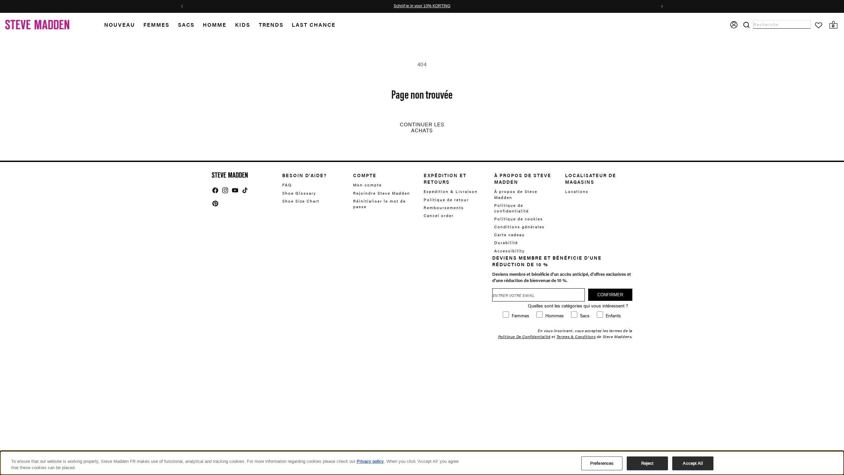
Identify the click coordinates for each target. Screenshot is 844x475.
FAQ (287, 185)
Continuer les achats (422, 127)
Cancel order (439, 215)
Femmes (156, 24)
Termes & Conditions (576, 336)
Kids (242, 24)
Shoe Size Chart (300, 201)
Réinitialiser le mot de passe (379, 203)
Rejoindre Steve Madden (381, 193)
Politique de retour (446, 200)
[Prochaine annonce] (662, 6)
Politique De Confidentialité (524, 336)
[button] (124, 25)
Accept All (693, 463)
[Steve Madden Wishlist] (818, 25)
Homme (214, 24)
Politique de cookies (518, 219)
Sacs (186, 24)
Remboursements (444, 207)
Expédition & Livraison (451, 191)
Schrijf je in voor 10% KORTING (422, 6)
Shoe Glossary (299, 193)
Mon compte (367, 185)
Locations (576, 191)
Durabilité (506, 242)
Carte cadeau (509, 235)
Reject (647, 463)
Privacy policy (370, 461)
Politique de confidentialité (511, 208)
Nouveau (119, 24)
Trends (271, 24)
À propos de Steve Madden (515, 194)
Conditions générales (519, 227)
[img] (215, 190)
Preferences (602, 463)
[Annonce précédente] (182, 6)
